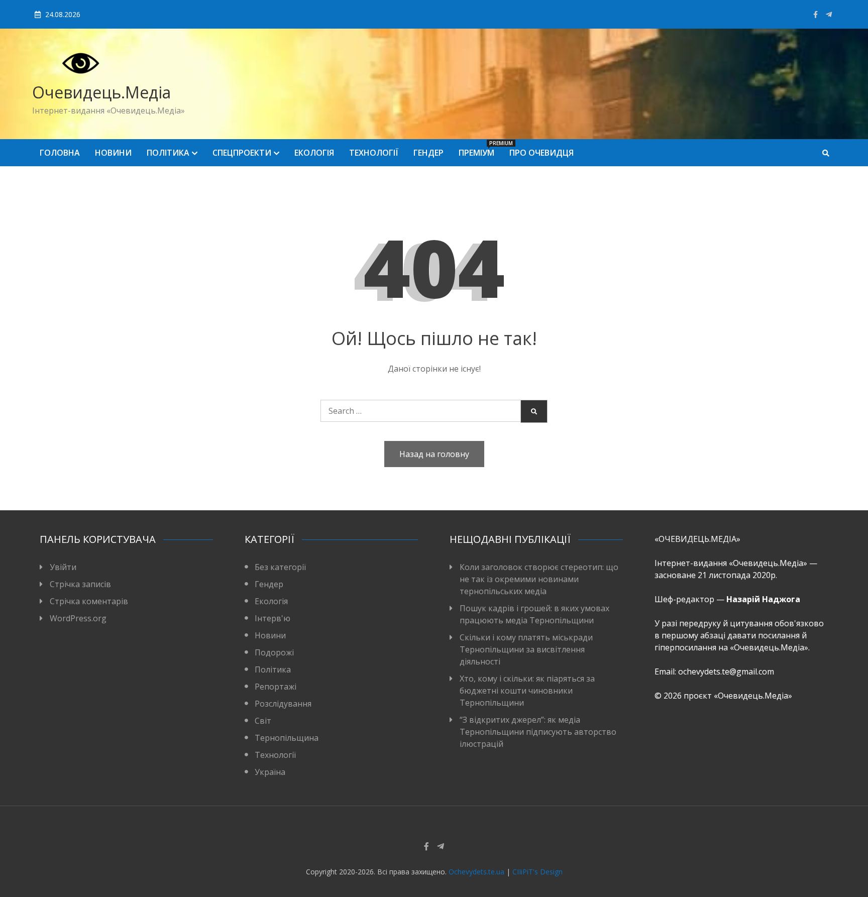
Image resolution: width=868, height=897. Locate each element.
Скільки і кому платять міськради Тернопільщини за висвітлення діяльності (526, 649)
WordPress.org (78, 618)
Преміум (480, 149)
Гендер (428, 152)
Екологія (314, 152)
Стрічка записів (80, 584)
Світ (263, 720)
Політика (168, 152)
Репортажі (275, 686)
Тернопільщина (286, 737)
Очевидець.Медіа (101, 92)
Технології (373, 152)
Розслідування (283, 703)
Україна (270, 771)
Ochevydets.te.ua (476, 871)
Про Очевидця (541, 152)
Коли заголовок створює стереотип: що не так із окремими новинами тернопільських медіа (539, 579)
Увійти (63, 567)
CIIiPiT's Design (537, 871)
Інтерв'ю (272, 618)
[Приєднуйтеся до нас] (829, 14)
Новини (113, 152)
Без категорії (280, 567)
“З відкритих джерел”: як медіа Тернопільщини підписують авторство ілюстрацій (538, 731)
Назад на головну (434, 454)
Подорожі (274, 652)
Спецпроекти (241, 152)
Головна (60, 152)
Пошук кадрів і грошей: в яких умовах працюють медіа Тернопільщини (534, 614)
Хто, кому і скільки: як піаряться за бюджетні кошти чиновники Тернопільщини (527, 690)
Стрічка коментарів (89, 601)
